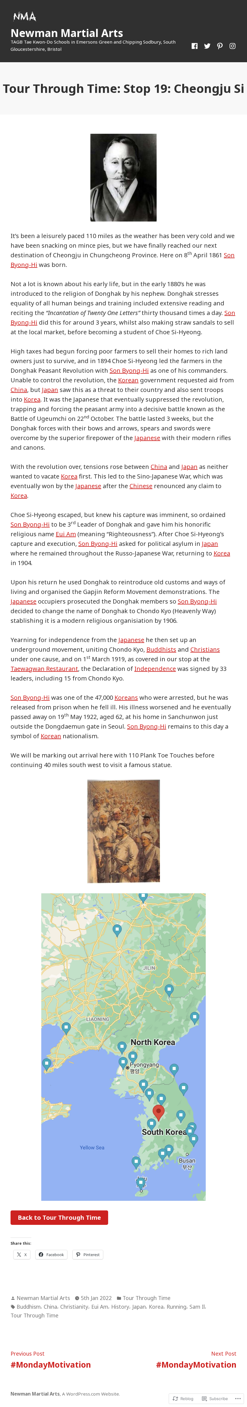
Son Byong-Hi (129, 370)
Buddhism (29, 1306)
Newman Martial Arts (67, 33)
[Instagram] (231, 45)
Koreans (126, 697)
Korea (32, 399)
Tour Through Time (146, 1297)
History (120, 1306)
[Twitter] (207, 45)
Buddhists (161, 649)
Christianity (74, 1306)
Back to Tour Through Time (59, 1217)
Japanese (147, 438)
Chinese (141, 486)
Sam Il (197, 1306)
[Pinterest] (220, 45)
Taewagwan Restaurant (44, 669)
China (19, 390)
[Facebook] (196, 45)
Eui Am (66, 534)
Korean (128, 380)
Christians (205, 649)
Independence (155, 669)
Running (176, 1306)
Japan (50, 390)
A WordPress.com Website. (91, 1394)
